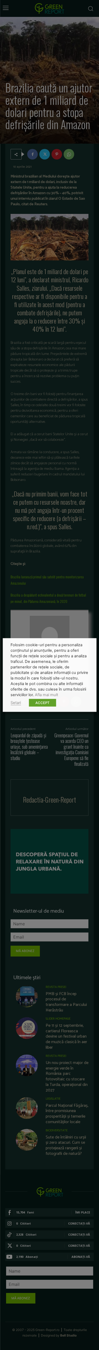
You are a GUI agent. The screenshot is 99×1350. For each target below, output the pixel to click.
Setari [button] (16, 702)
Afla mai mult (46, 694)
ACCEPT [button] (42, 703)
